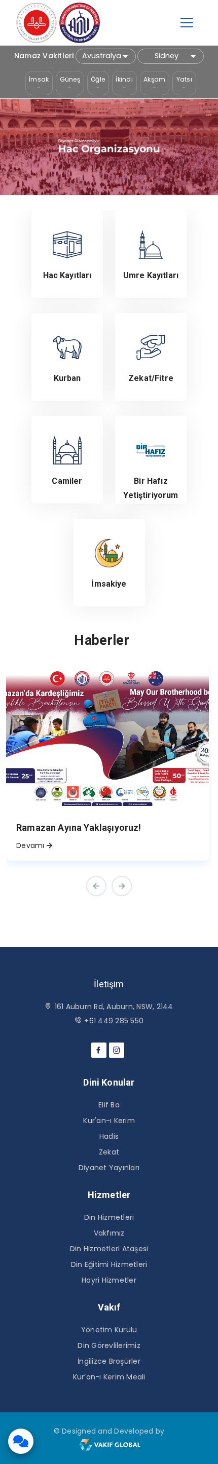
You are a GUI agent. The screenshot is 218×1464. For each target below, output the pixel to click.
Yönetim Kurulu (109, 1330)
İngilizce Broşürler (109, 1361)
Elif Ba (109, 1105)
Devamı (30, 845)
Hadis (109, 1136)
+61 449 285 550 (113, 1021)
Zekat (109, 1152)
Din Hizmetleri (109, 1217)
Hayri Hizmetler (109, 1280)
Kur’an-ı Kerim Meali (109, 1377)
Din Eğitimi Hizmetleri (109, 1264)
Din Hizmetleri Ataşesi (109, 1249)
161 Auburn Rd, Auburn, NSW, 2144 (114, 1006)
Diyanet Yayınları (109, 1168)
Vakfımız (109, 1233)
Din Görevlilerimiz (109, 1345)
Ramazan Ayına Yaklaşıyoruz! (78, 827)
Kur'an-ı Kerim (109, 1120)
